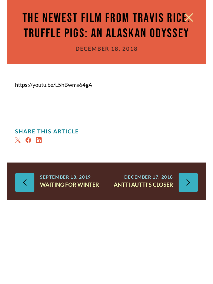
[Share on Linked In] (39, 140)
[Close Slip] (189, 18)
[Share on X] (18, 140)
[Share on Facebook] (29, 140)
